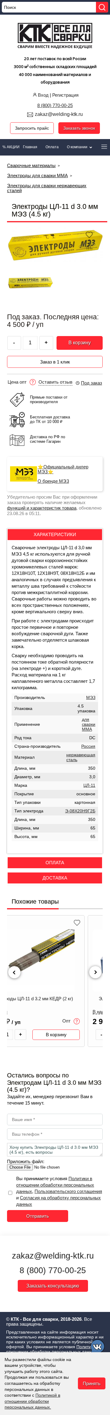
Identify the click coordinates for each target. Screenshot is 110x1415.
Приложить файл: (25, 1161)
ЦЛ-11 (89, 785)
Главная (30, 147)
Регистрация (65, 95)
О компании (77, 147)
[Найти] (102, 7)
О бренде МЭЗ (53, 481)
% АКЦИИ (11, 147)
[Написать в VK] (98, 1347)
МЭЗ (90, 697)
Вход (43, 95)
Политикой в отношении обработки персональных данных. (32, 1401)
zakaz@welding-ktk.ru (59, 114)
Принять (92, 1383)
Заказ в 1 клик (55, 361)
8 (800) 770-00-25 (55, 105)
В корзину (79, 342)
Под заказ (91, 382)
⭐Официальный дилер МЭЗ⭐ (63, 469)
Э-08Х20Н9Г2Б (80, 811)
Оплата (52, 147)
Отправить (37, 1216)
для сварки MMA (88, 724)
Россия (88, 746)
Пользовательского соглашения (68, 1191)
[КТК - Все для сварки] (55, 36)
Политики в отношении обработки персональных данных (55, 1185)
